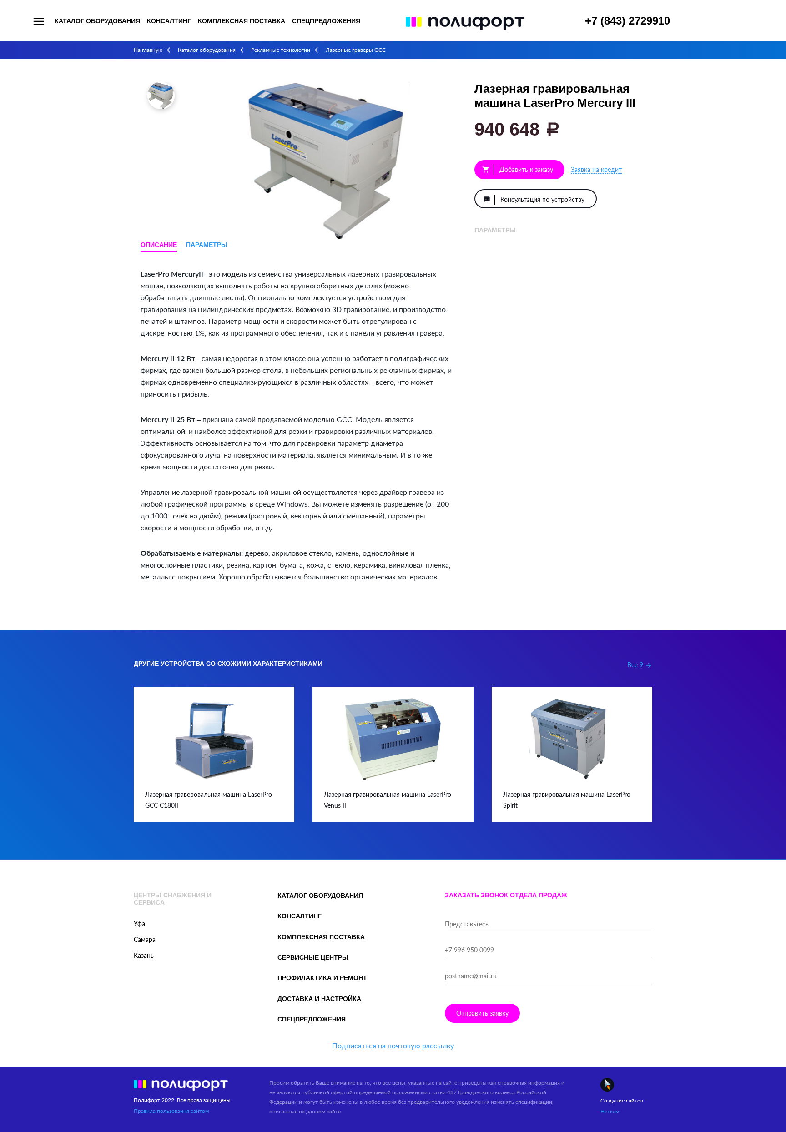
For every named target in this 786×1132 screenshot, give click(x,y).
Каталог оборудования (97, 21)
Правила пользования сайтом (171, 1110)
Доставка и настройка (319, 998)
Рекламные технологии (280, 49)
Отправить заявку (482, 1013)
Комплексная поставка (241, 21)
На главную (148, 49)
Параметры (206, 244)
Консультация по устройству (533, 199)
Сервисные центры (312, 957)
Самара (145, 939)
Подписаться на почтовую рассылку (393, 1045)
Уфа (139, 923)
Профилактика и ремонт (322, 977)
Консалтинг (169, 21)
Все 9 (639, 665)
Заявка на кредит (596, 169)
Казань (144, 955)
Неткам (609, 1111)
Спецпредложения (326, 21)
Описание (159, 244)
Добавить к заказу (517, 169)
